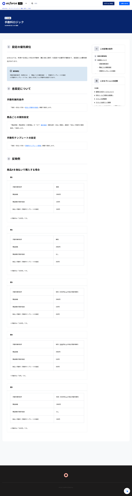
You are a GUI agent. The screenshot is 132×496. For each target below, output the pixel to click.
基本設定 (44, 125)
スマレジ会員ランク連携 (103, 102)
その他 (29, 8)
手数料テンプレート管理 (33, 146)
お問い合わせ (124, 3)
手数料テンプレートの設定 (107, 71)
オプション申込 (108, 3)
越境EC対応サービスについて (105, 92)
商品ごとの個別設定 (105, 67)
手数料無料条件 (104, 64)
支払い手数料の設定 (31, 107)
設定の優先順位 (102, 56)
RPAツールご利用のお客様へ (104, 95)
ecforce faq (4, 8)
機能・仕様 (23, 8)
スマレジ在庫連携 (101, 99)
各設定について (102, 60)
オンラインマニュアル (14, 8)
